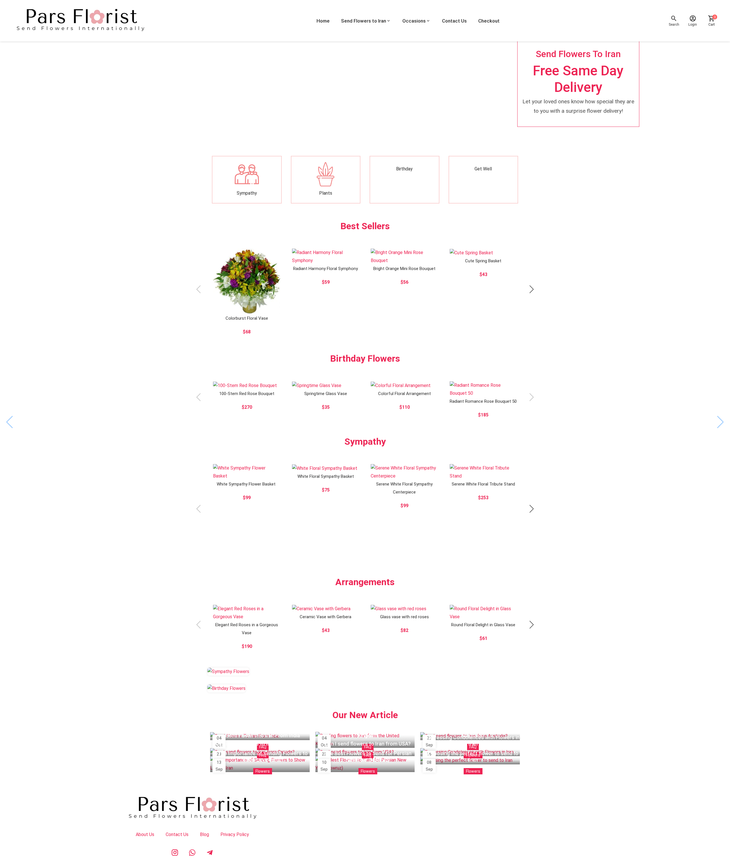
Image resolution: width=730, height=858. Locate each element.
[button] (531, 289)
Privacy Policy (234, 834)
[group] (365, 82)
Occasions (414, 21)
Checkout (489, 21)
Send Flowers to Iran (363, 21)
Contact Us (454, 21)
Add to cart (269, 289)
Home (323, 21)
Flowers (263, 771)
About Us (145, 834)
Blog (204, 834)
